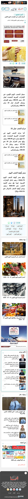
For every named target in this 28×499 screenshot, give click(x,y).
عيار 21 (7, 226)
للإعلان (14, 492)
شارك (23, 63)
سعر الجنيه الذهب (17, 234)
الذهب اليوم (9, 234)
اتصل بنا (9, 492)
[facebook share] (19, 63)
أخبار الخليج (19, 14)
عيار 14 (15, 228)
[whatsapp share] (13, 63)
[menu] (25, 8)
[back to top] (26, 473)
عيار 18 (20, 228)
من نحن (18, 492)
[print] (10, 63)
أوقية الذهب (8, 228)
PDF (6, 8)
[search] (2, 8)
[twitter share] (16, 63)
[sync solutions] (21, 497)
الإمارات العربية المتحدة (14, 231)
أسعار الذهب (19, 226)
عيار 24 (12, 226)
